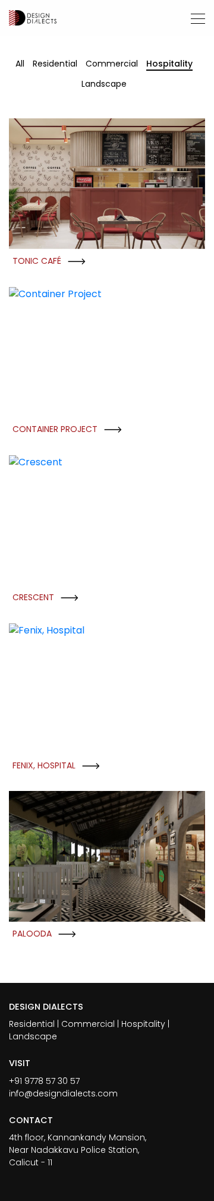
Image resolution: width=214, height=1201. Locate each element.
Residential (55, 64)
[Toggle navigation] (194, 18)
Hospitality (169, 64)
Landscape (104, 84)
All (19, 64)
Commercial (112, 64)
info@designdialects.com (63, 1093)
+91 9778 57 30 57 (44, 1081)
